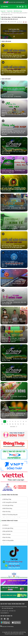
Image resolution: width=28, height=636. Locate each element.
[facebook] (23, 22)
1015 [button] (14, 426)
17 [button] (20, 424)
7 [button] (20, 421)
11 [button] (4, 424)
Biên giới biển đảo (7, 531)
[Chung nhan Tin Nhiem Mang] (14, 626)
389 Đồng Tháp (7, 499)
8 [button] (23, 421)
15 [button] (15, 424)
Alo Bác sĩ (5, 525)
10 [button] (2, 424)
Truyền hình (9, 11)
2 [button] (7, 421)
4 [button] (12, 421)
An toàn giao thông (8, 505)
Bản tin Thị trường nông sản (10, 514)
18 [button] (23, 424)
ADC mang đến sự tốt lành (10, 502)
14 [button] (12, 424)
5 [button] (15, 421)
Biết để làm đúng (18, 11)
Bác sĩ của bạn (7, 534)
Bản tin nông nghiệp (8, 540)
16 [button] (18, 424)
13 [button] (10, 424)
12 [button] (7, 424)
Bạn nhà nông (6, 511)
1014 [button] (11, 426)
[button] (16, 426)
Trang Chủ (3, 11)
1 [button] (4, 421)
